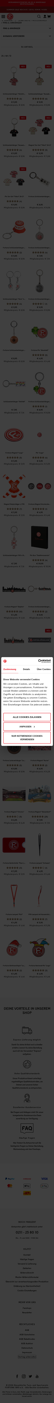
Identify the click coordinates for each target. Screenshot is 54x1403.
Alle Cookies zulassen (27, 717)
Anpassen (25, 726)
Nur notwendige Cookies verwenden (27, 738)
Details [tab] (26, 669)
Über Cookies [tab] (44, 669)
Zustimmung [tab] (9, 669)
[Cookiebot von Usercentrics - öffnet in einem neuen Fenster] (38, 661)
